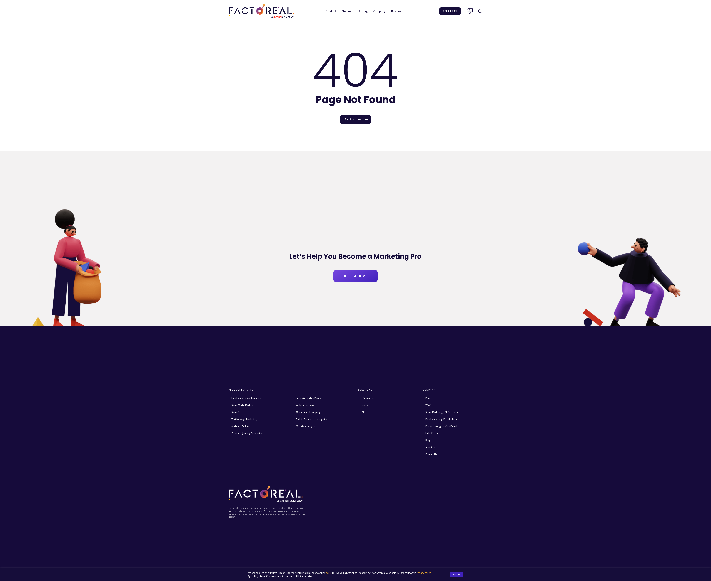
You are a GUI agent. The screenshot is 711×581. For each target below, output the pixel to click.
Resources (397, 11)
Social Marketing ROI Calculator (441, 412)
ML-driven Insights (305, 426)
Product (331, 11)
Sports (364, 405)
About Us (430, 447)
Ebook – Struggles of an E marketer (443, 426)
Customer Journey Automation (247, 433)
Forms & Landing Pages (308, 398)
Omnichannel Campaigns (309, 412)
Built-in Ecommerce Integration (312, 419)
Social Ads (236, 412)
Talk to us (450, 11)
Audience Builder (240, 426)
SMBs (363, 412)
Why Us (429, 405)
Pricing (363, 11)
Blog (427, 440)
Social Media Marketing (243, 405)
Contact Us (470, 11)
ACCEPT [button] (457, 574)
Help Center (431, 433)
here (328, 573)
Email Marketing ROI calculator (441, 419)
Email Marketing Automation (246, 398)
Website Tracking (305, 405)
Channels (347, 11)
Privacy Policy (424, 573)
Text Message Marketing (244, 419)
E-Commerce (367, 398)
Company (379, 11)
